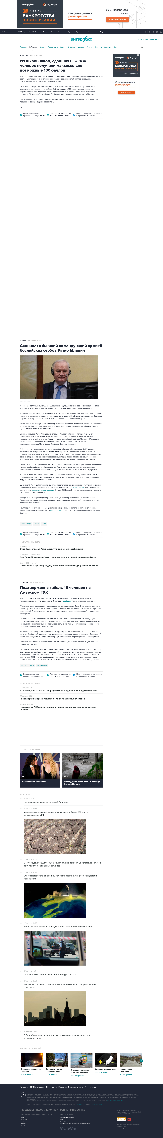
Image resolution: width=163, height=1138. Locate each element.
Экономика (53, 47)
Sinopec (24, 665)
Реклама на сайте (75, 1087)
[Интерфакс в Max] (75, 1128)
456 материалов (101, 1072)
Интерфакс (81, 39)
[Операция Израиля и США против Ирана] (81, 1067)
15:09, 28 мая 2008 (36, 56)
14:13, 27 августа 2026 (37, 582)
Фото (116, 47)
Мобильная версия (8, 32)
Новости (98, 47)
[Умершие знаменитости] (106, 1066)
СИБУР (31, 665)
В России (33, 47)
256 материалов (52, 1075)
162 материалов (126, 1075)
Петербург (25, 239)
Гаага (44, 524)
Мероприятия (105, 32)
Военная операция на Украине (31, 1070)
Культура (71, 47)
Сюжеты (107, 47)
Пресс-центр (51, 1087)
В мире (42, 47)
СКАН (62, 1119)
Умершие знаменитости (105, 1069)
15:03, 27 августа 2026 (37, 134)
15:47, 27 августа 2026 (34, 340)
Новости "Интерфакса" (67, 1117)
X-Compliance (25, 1119)
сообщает (46, 207)
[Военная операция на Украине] (32, 1066)
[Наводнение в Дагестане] (131, 1066)
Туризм (70, 32)
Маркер (23, 1123)
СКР (32, 239)
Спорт (62, 47)
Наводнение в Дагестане (126, 1070)
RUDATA (63, 1121)
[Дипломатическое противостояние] (57, 1066)
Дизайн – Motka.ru (122, 1129)
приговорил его (77, 487)
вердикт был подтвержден (43, 490)
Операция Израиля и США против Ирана (80, 1071)
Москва (81, 47)
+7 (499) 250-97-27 (96, 1104)
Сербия (36, 524)
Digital (89, 47)
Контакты (24, 1087)
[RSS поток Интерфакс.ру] (71, 1128)
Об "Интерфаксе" (24, 32)
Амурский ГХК (41, 665)
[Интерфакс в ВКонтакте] (68, 1128)
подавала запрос (57, 510)
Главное (23, 47)
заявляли (89, 230)
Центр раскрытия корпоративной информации (75, 1123)
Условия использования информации (128, 1124)
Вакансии (62, 1087)
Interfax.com (36, 32)
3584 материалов (77, 1076)
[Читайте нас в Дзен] (61, 1128)
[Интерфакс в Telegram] (65, 1128)
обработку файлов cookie (115, 1101)
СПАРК (23, 1117)
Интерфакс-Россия (49, 32)
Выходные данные (122, 1127)
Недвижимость (81, 32)
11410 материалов (27, 1075)
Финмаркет (62, 32)
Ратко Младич (26, 524)
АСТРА (23, 1126)
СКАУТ (23, 1121)
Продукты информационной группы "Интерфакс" (53, 1109)
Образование (93, 32)
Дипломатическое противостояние (54, 1070)
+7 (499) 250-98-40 (80, 1104)
